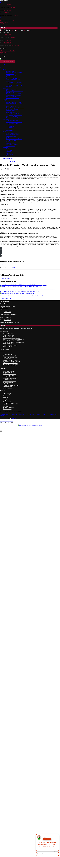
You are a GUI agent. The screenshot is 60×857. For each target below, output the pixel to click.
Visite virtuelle (9, 150)
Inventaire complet (7, 354)
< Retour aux (7, 158)
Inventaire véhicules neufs (9, 356)
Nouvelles (8, 151)
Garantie (8, 81)
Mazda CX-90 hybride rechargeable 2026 (13, 342)
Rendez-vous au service (7, 61)
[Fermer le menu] (1, 67)
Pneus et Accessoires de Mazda (14, 139)
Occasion (5, 88)
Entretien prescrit (10, 146)
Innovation (9, 86)
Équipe (8, 153)
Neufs (4, 69)
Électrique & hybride (8, 100)
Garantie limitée (13, 84)
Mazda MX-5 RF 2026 (9, 335)
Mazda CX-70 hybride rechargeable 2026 (13, 339)
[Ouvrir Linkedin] (24, 30)
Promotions (6, 119)
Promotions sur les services (13, 134)
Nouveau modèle (13, 123)
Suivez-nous (5, 29)
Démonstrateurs (10, 130)
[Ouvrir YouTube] (12, 30)
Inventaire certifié (10, 92)
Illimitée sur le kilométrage (15, 82)
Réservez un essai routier (9, 371)
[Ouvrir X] (7, 30)
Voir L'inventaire (6, 265)
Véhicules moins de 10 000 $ (10, 363)
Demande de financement (12, 109)
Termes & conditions (5, 414)
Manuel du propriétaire (12, 144)
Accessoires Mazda (11, 136)
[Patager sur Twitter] (10, 161)
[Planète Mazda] (4, 0)
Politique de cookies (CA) (41, 414)
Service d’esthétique (11, 140)
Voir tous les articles (6, 298)
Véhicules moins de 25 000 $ (13, 93)
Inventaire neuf (10, 71)
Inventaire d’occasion (11, 89)
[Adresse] (1, 18)
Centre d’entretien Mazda (12, 133)
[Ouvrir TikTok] (29, 30)
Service (11, 127)
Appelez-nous (5, 32)
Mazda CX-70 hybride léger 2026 (11, 338)
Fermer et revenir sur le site (6, 421)
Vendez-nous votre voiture (12, 98)
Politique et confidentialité (18, 414)
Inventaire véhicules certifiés (10, 365)
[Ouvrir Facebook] (3, 30)
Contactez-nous (10, 148)
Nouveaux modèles (11, 76)
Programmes (12, 129)
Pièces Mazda (9, 137)
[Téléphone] (1, 2)
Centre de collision (10, 141)
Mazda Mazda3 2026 (8, 343)
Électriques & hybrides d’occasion (14, 91)
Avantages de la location (15, 113)
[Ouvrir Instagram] (18, 30)
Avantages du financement (15, 115)
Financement (6, 105)
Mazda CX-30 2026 (8, 336)
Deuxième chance (10, 110)
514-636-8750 (13, 7)
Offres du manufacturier (12, 120)
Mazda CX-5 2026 (11, 75)
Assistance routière (11, 143)
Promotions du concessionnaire (14, 122)
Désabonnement (30, 414)
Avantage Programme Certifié (13, 95)
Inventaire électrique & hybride (14, 72)
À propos (5, 147)
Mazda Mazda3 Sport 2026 (10, 345)
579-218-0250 (7, 4)
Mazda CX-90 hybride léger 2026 (11, 340)
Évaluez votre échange (11, 78)
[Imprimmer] (14, 161)
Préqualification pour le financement (15, 108)
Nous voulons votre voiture (13, 79)
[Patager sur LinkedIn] (12, 161)
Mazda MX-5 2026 (8, 333)
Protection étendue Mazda (15, 85)
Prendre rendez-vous (8, 379)
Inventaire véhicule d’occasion (10, 360)
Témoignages (9, 154)
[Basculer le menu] (1, 26)
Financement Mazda (11, 106)
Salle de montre (10, 74)
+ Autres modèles (4, 349)
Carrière (8, 156)
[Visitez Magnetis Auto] (13, 418)
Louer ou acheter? (10, 112)
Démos (5, 99)
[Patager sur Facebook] (8, 161)
